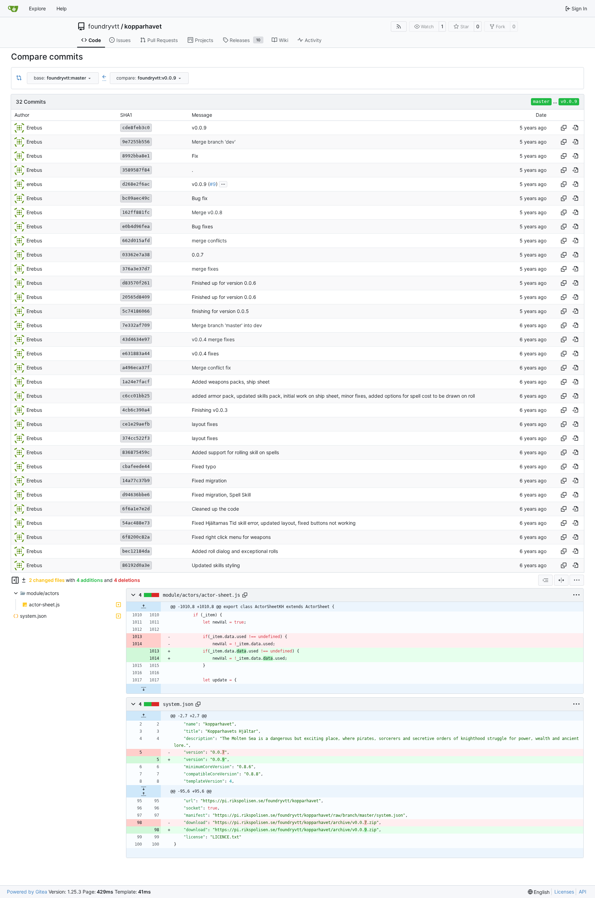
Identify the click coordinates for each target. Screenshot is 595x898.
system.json (178, 704)
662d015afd (136, 240)
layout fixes (205, 424)
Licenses (564, 892)
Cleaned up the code (215, 509)
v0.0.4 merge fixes (213, 339)
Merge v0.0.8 (207, 212)
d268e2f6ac (136, 184)
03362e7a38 (136, 254)
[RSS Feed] (399, 26)
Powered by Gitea (27, 892)
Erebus (34, 127)
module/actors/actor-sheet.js (201, 595)
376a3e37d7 (136, 268)
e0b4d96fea (136, 226)
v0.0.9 (569, 101)
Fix (195, 156)
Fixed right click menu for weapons (231, 537)
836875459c (136, 452)
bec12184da (136, 551)
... (223, 183)
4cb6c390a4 (136, 410)
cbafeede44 (136, 466)
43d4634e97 (136, 339)
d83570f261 (136, 282)
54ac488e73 (136, 522)
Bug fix (200, 198)
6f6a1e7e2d (136, 508)
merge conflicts (209, 240)
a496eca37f (136, 367)
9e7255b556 (136, 141)
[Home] (13, 8)
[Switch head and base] (19, 78)
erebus (34, 184)
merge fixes (205, 269)
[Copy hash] (564, 128)
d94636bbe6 (136, 494)
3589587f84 (136, 170)
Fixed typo (204, 466)
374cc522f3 (136, 438)
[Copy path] (245, 595)
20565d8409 (136, 297)
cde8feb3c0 (136, 127)
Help (61, 8)
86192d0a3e (136, 565)
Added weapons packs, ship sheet (231, 382)
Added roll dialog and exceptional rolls (235, 551)
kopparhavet (143, 26)
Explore (37, 8)
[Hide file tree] (15, 580)
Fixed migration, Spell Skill (221, 495)
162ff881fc (136, 212)
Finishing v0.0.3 (210, 410)
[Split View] (561, 580)
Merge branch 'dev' (214, 142)
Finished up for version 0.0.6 (224, 283)
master (541, 101)
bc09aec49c (136, 198)
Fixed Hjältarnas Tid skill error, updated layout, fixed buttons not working (274, 523)
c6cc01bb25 (136, 395)
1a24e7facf (136, 381)
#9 (213, 184)
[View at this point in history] (575, 128)
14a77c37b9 (136, 480)
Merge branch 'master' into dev (227, 325)
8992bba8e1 (136, 155)
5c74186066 (136, 311)
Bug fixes (202, 226)
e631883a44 (136, 353)
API (582, 892)
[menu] (577, 580)
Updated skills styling (216, 565)
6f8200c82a (136, 537)
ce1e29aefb (136, 424)
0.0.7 (197, 255)
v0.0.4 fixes (205, 353)
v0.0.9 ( (201, 184)
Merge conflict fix (211, 367)
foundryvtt (103, 26)
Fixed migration (209, 480)
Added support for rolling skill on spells (235, 452)
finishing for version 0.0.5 (220, 311)
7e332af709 (136, 325)
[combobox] (63, 78)
